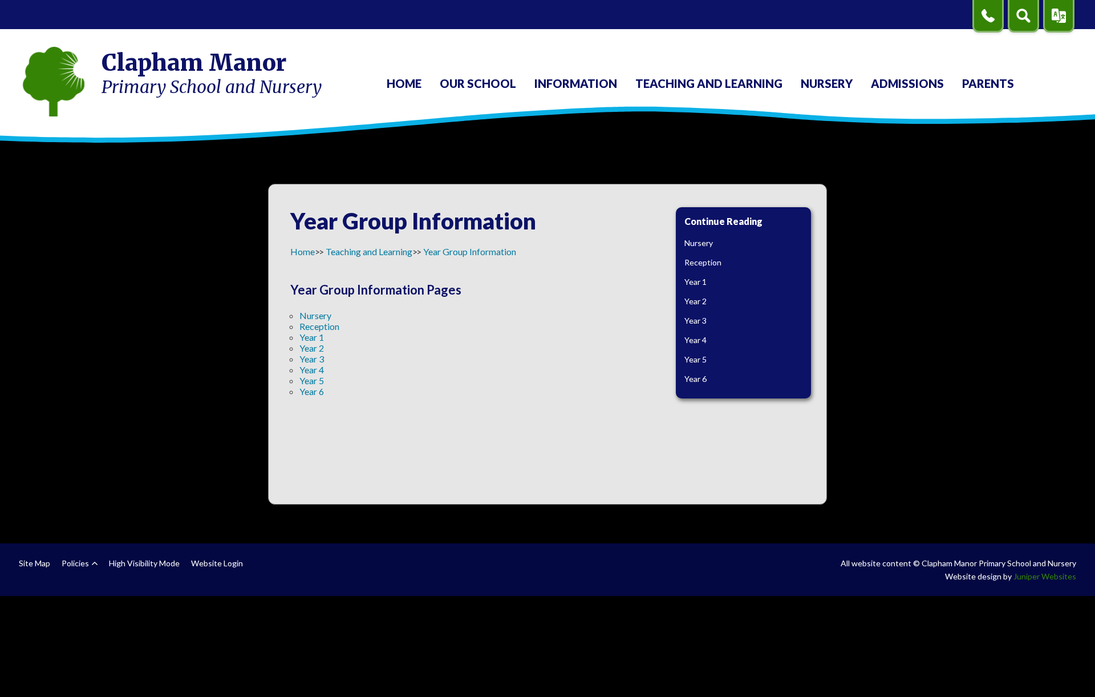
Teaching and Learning (369, 251)
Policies (75, 563)
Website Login (217, 563)
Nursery (315, 315)
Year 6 (311, 391)
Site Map (34, 563)
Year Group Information (469, 251)
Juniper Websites (1044, 576)
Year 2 (311, 348)
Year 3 (311, 358)
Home (302, 251)
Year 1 (311, 337)
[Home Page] (53, 81)
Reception (319, 326)
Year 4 (311, 369)
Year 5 (311, 380)
